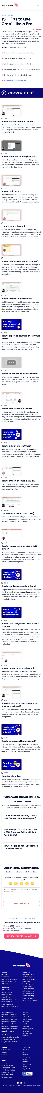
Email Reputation (7, 1004)
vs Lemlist (25, 1026)
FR (26, 1069)
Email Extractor (7, 1002)
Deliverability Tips (8, 1072)
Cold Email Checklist (9, 1039)
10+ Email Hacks (7, 1077)
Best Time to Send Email (10, 1006)
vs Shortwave (27, 1019)
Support (5, 1048)
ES (23, 1069)
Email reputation (7, 1075)
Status (24, 1066)
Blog (23, 1052)
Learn (4, 1061)
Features (5, 974)
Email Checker (7, 995)
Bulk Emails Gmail (28, 991)
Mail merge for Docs (9, 982)
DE (29, 1069)
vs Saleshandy (27, 1033)
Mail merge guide (28, 979)
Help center (6, 1050)
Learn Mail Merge (7, 1065)
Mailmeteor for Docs (9, 1022)
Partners (25, 1062)
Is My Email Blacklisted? (10, 1042)
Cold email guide (28, 977)
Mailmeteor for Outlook (10, 1017)
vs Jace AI (25, 1022)
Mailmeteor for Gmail (9, 1014)
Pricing (24, 1059)
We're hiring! (26, 1064)
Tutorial (4, 1052)
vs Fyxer (25, 1014)
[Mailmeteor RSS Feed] (25, 1083)
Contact (4, 1055)
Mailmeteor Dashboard (10, 1029)
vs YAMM (25, 1031)
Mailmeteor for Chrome (10, 1026)
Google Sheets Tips (8, 1070)
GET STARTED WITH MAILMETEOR (21, 936)
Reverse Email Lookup (9, 999)
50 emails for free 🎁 (29, 1000)
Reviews (25, 1055)
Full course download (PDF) (15, 80)
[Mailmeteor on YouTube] (18, 1083)
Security (19, 1085)
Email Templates (28, 998)
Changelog (26, 1057)
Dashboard (5, 977)
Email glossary (27, 982)
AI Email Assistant (8, 984)
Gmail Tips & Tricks (8, 1068)
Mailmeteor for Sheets (9, 1019)
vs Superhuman (28, 1017)
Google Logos (27, 986)
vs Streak (25, 1036)
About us (25, 1050)
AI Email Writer (6, 990)
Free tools (5, 988)
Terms (4, 1085)
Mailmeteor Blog (28, 974)
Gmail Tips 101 (8, 16)
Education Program (8, 1031)
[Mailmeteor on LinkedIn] (21, 1083)
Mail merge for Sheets (9, 979)
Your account (6, 1057)
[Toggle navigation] (37, 5)
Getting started (7, 1063)
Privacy (11, 1085)
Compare (26, 1012)
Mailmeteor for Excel (9, 1024)
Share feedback (21, 903)
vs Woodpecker (27, 1029)
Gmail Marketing (28, 996)
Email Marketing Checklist (10, 1037)
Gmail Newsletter (28, 993)
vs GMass (25, 1024)
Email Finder (6, 997)
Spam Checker (7, 992)
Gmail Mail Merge (28, 989)
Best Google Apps (28, 984)
